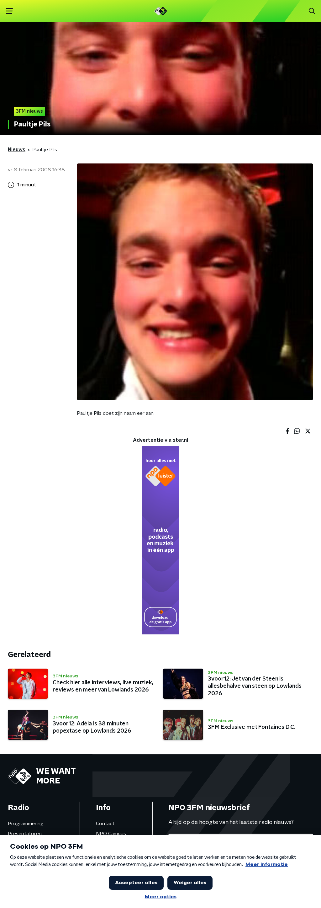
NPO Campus (111, 833)
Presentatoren (25, 833)
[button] (9, 11)
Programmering (26, 823)
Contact (105, 823)
